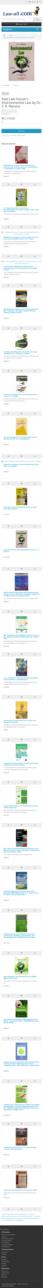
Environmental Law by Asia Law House (12, 1218)
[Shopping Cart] (32, 2)
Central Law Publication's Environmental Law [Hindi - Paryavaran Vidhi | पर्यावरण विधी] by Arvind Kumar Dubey (21, 1021)
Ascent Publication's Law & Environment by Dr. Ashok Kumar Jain (21, 807)
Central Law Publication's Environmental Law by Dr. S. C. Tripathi (20, 395)
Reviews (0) (16, 85)
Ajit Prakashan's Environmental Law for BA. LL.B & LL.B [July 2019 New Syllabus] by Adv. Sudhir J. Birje (21, 636)
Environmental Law (19, 1214)
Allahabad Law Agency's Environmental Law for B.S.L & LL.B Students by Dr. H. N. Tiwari (21, 238)
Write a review (21, 135)
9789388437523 (19, 1220)
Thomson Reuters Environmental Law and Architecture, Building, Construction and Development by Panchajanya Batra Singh (19, 935)
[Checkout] (35, 2)
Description (6, 85)
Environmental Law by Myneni (10, 1216)
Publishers (4, 1259)
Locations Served (6, 1241)
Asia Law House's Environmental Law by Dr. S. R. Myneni (19, 37)
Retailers (4, 1263)
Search (11, 35)
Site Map (4, 1254)
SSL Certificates (4, 1229)
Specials (4, 1265)
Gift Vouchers (5, 1261)
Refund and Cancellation (8, 1235)
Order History (5, 1273)
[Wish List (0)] (29, 2)
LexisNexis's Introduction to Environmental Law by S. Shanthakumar (20, 1148)
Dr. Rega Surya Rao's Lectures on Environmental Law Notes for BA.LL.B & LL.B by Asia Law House (21, 209)
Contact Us (5, 1252)
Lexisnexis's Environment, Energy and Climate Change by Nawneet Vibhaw (21, 764)
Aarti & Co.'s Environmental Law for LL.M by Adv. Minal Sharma (20, 508)
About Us (4, 1237)
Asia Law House (11, 110)
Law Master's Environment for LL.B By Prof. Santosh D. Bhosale (20, 721)
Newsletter (5, 1277)
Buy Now (21, 131)
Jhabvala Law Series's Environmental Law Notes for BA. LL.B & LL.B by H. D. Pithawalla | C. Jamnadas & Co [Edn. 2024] (21, 167)
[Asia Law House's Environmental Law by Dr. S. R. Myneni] (22, 61)
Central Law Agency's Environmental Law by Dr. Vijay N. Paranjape (21, 465)
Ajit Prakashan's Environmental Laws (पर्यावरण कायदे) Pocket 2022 (20, 977)
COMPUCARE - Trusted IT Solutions (18, 1284)
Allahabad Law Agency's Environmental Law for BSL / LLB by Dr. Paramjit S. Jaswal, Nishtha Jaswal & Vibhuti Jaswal (21, 310)
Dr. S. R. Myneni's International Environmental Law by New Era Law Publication (21, 678)
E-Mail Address (6, 1247)
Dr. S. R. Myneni (30, 1214)
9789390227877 (9, 1220)
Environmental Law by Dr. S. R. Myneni (29, 1216)
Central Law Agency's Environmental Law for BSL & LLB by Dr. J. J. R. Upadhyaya (20, 438)
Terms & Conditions (7, 1245)
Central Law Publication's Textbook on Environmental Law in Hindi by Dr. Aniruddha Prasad (20, 268)
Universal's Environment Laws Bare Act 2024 (20, 1190)
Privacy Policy (5, 1243)
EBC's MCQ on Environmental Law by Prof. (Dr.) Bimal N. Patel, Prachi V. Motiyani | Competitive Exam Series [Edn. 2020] (21, 850)
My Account (5, 1271)
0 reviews (13, 135)
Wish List (4, 1275)
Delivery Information (7, 1239)
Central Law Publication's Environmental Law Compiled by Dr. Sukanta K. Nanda (20, 352)
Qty (3, 122)
